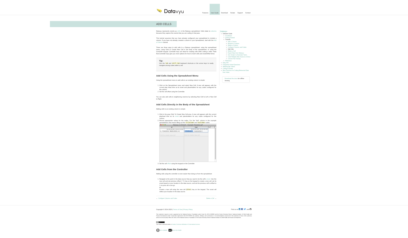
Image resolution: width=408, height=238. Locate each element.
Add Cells (231, 49)
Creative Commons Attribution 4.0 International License (186, 224)
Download (224, 13)
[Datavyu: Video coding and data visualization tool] (172, 13)
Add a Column (232, 41)
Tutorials (228, 39)
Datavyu (223, 31)
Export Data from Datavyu (236, 53)
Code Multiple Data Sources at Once (239, 57)
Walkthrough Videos (229, 66)
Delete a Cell (232, 51)
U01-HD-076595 (177, 230)
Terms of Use (177, 209)
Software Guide (227, 33)
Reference (228, 61)
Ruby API (226, 63)
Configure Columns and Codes (237, 47)
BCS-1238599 (163, 230)
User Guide (215, 13)
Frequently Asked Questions (231, 64)
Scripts (232, 13)
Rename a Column (233, 43)
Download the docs (231, 78)
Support (240, 13)
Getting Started (230, 37)
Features (205, 13)
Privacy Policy (188, 209)
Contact (248, 13)
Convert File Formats (234, 59)
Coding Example (228, 68)
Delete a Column (233, 45)
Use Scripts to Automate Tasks (237, 55)
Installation (228, 36)
